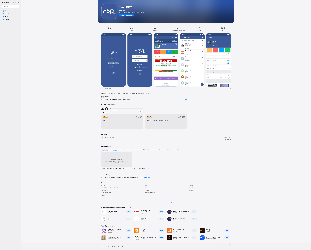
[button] (10, 11)
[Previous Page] (99, 60)
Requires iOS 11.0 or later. (107, 192)
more (185, 99)
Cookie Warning (125, 246)
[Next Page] (232, 60)
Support (132, 246)
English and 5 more (150, 192)
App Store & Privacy (116, 246)
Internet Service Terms (106, 246)
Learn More (147, 168)
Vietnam (222, 244)
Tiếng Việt (228, 244)
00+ (190, 192)
